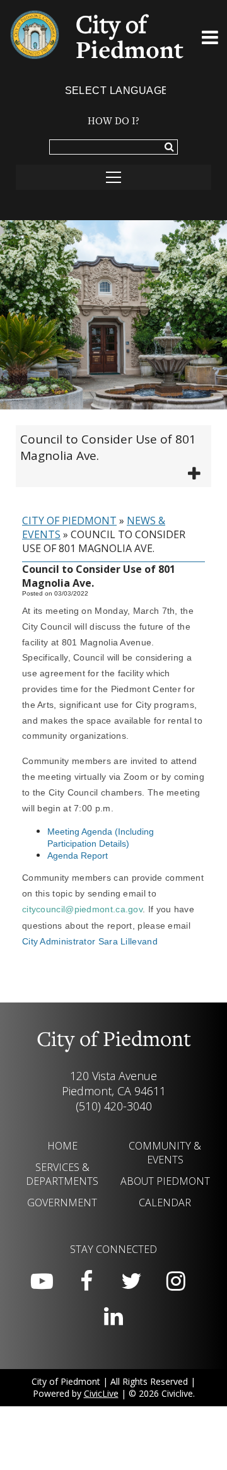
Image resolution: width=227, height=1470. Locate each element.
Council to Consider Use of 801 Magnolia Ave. (108, 447)
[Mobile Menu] (210, 40)
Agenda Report (77, 855)
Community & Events (165, 1153)
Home (62, 1146)
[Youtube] (41, 1281)
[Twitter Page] (131, 1281)
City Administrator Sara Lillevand (90, 941)
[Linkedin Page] (113, 1316)
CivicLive (101, 1393)
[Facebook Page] (86, 1281)
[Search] (169, 147)
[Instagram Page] (176, 1281)
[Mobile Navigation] (113, 177)
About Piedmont (165, 1181)
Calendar (165, 1202)
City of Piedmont (69, 520)
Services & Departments (62, 1174)
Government (62, 1202)
